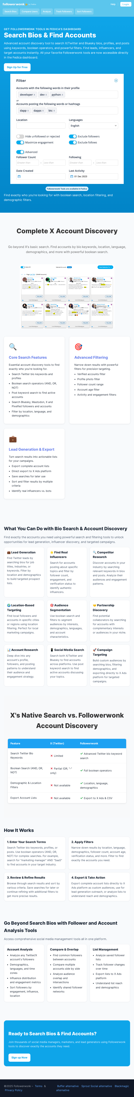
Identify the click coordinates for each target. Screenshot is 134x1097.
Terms (38, 1086)
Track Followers (64, 11)
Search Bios (11, 11)
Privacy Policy (13, 1090)
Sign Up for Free (17, 67)
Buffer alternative (68, 1086)
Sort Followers (84, 11)
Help (113, 4)
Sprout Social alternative (96, 1086)
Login (126, 4)
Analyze (47, 11)
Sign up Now (19, 1057)
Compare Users (30, 11)
